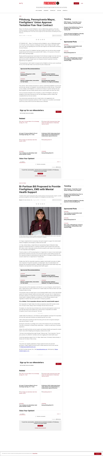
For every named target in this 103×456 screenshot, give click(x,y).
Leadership (46, 10)
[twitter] (40, 39)
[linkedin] (38, 39)
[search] (22, 3)
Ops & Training (39, 10)
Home (20, 16)
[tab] (22, 162)
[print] (60, 39)
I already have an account (40, 175)
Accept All (97, 453)
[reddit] (42, 39)
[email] (44, 39)
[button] (20, 3)
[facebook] (36, 39)
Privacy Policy (35, 453)
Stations (59, 10)
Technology (52, 10)
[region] (40, 164)
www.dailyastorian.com (42, 347)
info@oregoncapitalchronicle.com (28, 344)
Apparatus (65, 10)
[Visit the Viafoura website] (58, 167)
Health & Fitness (22, 183)
